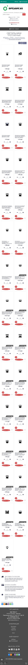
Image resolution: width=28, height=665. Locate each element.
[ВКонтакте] (2, 604)
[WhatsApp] (10, 604)
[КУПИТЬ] (3, 75)
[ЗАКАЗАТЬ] (16, 287)
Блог (13, 633)
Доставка (13, 626)
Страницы (4, 1)
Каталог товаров (14, 28)
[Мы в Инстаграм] (14, 649)
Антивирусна (16, 12)
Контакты (14, 24)
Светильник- (10, 12)
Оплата (13, 628)
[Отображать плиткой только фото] (22, 43)
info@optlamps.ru (15, 20)
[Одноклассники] (4, 604)
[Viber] (8, 604)
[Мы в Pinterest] (19, 649)
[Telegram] (12, 604)
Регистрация (24, 1)
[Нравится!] (12, 78)
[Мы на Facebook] (12, 649)
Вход (17, 1)
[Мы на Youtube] (16, 649)
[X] (6, 604)
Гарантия (13, 629)
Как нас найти (14, 18)
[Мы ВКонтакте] (9, 649)
